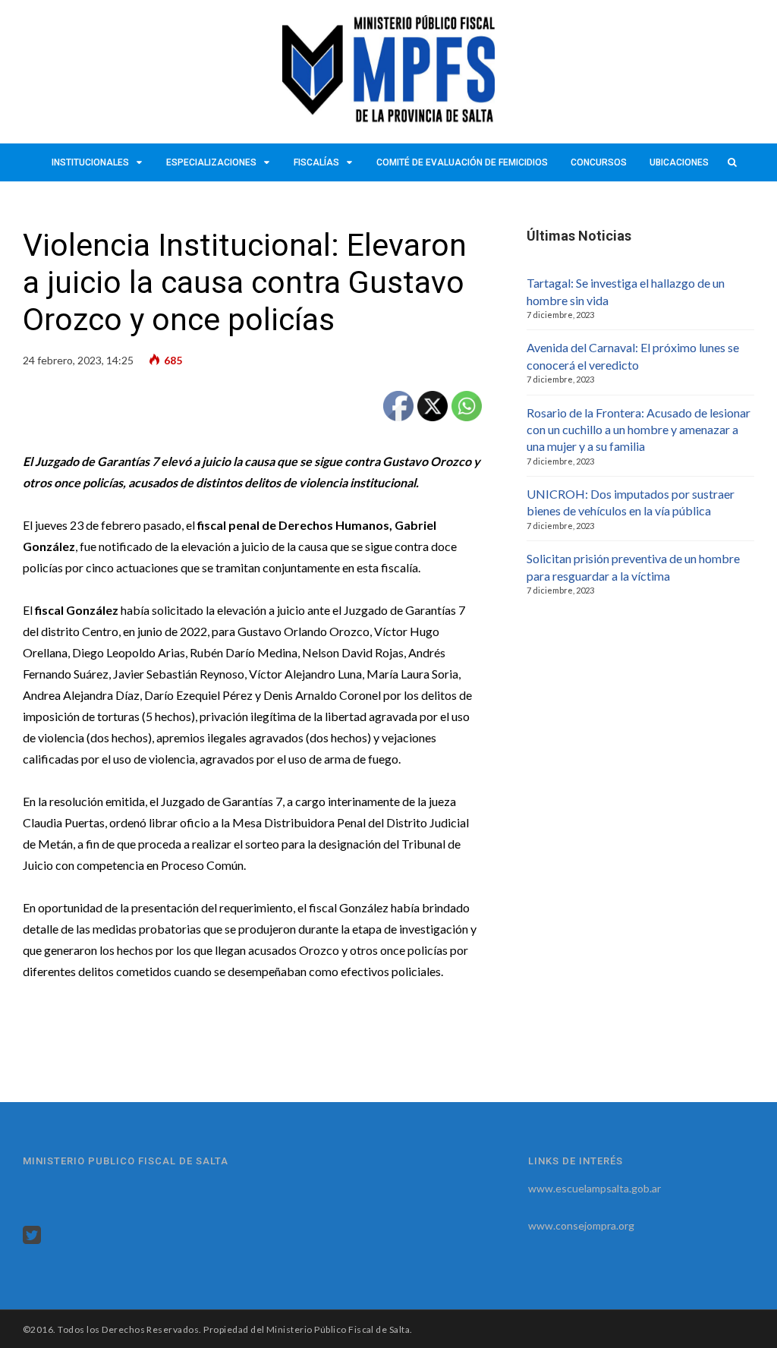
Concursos (599, 162)
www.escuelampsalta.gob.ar (594, 1188)
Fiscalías (316, 162)
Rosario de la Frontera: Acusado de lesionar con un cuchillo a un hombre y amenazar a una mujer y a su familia (638, 429)
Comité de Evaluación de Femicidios (462, 162)
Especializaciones (211, 162)
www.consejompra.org (581, 1225)
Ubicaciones (679, 162)
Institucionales (90, 162)
